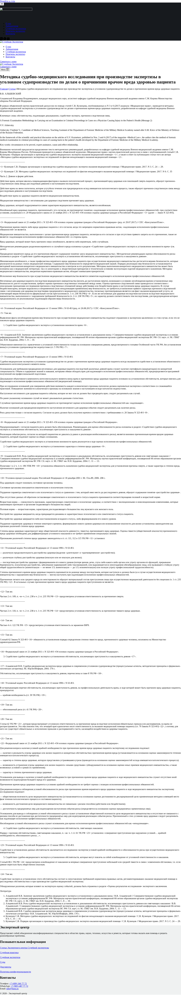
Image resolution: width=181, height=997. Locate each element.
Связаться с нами (8, 61)
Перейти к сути (7, 1)
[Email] (8, 39)
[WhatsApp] (5, 39)
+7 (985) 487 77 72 (19, 986)
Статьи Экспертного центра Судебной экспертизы (24, 948)
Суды (2, 962)
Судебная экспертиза (10, 957)
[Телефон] (1, 39)
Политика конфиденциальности (15, 971)
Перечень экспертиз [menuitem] (15, 31)
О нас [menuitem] (8, 23)
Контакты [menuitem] (10, 33)
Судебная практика (9, 952)
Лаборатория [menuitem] (12, 26)
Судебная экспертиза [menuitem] (16, 28)
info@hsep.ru (12, 988)
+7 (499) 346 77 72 (18, 983)
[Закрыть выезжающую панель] (2, 4)
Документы (5, 967)
